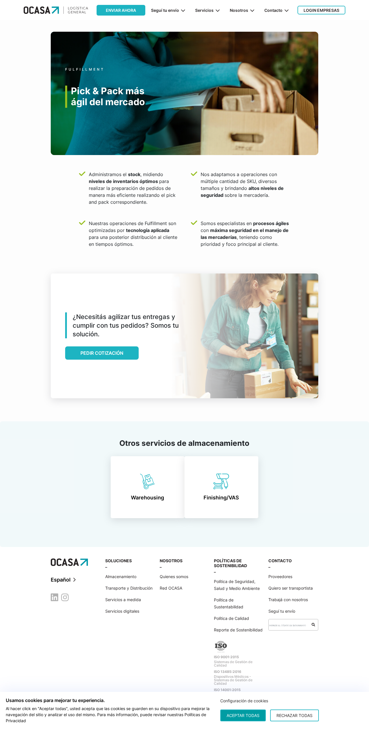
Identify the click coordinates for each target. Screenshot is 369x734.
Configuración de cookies (244, 700)
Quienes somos (174, 576)
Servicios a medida (123, 599)
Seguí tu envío (165, 10)
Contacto (273, 10)
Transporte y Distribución (129, 588)
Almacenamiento (120, 576)
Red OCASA (171, 588)
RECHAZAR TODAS (294, 715)
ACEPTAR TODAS (243, 715)
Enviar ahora (121, 10)
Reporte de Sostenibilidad (238, 629)
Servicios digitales (122, 611)
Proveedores (280, 576)
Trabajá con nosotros (288, 599)
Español (61, 580)
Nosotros (239, 10)
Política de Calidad (231, 618)
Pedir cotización (101, 353)
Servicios (204, 10)
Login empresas (321, 10)
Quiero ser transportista (290, 588)
